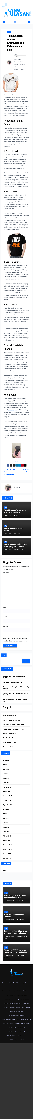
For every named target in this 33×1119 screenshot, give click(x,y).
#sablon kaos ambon (19, 69)
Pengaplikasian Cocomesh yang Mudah (23, 471)
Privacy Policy (26, 1003)
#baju (19, 59)
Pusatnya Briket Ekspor (9, 733)
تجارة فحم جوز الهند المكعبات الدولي (16, 1015)
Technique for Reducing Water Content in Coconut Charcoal (16, 1007)
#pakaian (16, 64)
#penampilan (22, 64)
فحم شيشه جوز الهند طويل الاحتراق (16, 1027)
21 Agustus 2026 (10, 955)
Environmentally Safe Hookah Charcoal (12, 1003)
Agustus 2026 (7, 760)
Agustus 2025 (7, 809)
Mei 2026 (5, 774)
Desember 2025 (7, 796)
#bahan (15, 59)
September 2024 (7, 858)
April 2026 (6, 778)
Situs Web (5, 626)
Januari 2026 (6, 791)
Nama (5, 607)
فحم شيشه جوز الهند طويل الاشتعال (16, 1031)
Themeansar (28, 983)
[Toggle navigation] (15, 22)
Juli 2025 (5, 814)
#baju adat (16, 62)
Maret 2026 (6, 782)
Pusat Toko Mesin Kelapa (10, 747)
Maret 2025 (6, 831)
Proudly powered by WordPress (9, 983)
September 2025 (7, 805)
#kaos (21, 62)
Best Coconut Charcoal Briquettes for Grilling (16, 995)
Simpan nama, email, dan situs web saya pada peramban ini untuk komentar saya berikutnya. (15, 640)
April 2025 (6, 827)
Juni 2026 (6, 769)
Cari (4, 655)
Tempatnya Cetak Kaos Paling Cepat (13, 724)
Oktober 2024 (7, 854)
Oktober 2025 (7, 800)
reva (16, 54)
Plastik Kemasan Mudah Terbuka (13, 529)
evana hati (17, 515)
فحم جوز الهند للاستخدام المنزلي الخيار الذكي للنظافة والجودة (16, 1019)
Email (5, 617)
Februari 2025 (7, 836)
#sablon (16, 67)
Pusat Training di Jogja (9, 742)
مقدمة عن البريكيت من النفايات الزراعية (16, 1035)
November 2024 (7, 849)
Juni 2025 (6, 818)
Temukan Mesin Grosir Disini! (11, 720)
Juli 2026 (5, 765)
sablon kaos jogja (12, 410)
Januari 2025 (6, 840)
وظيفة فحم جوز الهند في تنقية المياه (16, 1039)
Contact (27, 999)
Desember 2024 (7, 845)
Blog (9, 32)
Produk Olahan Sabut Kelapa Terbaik (13, 729)
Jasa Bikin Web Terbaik (9, 738)
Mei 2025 (5, 822)
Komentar (6, 573)
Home (16, 987)
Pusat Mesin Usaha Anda (10, 716)
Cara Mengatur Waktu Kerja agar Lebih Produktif (15, 511)
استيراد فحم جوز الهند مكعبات (16, 1011)
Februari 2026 (7, 787)
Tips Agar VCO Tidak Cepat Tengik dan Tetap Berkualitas (16, 951)
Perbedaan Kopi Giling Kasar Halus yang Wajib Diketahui (15, 545)
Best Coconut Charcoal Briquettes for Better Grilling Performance (16, 991)
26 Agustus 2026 (10, 900)
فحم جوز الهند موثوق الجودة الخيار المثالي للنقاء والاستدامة (16, 1023)
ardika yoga (17, 533)
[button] (26, 22)
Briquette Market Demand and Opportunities (14, 999)
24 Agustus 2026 (10, 936)
